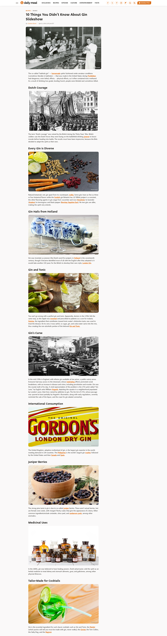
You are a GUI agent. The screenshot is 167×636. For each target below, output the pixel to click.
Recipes (56, 3)
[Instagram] (121, 3)
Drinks (35, 10)
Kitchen (65, 3)
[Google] (130, 3)
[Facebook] (107, 3)
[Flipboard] (125, 3)
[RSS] (134, 3)
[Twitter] (112, 3)
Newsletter (145, 3)
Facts (97, 3)
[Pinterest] (116, 3)
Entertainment (86, 3)
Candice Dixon (32, 23)
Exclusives (46, 3)
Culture (74, 3)
